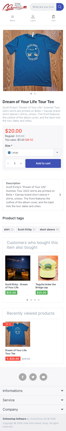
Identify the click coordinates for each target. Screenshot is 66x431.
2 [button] (35, 93)
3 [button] (35, 300)
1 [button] (31, 93)
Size (7, 145)
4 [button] (38, 300)
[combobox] (33, 152)
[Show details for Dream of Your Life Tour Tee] (17, 334)
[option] (33, 60)
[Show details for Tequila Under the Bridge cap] (48, 268)
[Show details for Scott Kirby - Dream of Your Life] (17, 268)
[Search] (60, 7)
